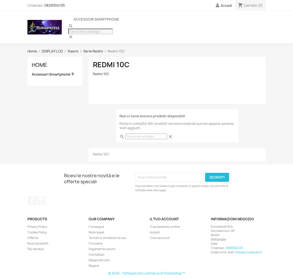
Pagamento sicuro (102, 249)
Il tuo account (164, 219)
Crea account (160, 238)
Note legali (96, 232)
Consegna (96, 227)
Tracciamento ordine (165, 227)
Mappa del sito (99, 260)
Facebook (32, 200)
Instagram (41, 200)
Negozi (94, 266)
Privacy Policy (37, 227)
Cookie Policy (37, 232)
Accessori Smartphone (96, 19)
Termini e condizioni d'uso (107, 238)
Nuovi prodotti (37, 243)
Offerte (32, 238)
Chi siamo (96, 243)
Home (39, 65)
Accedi (155, 232)
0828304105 (54, 5)
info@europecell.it (248, 252)
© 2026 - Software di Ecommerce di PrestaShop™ (146, 273)
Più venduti (35, 249)
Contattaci (96, 254)
